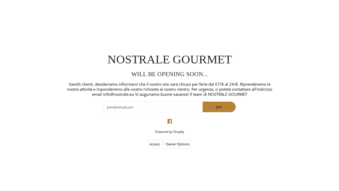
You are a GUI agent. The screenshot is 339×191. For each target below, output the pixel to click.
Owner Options (178, 144)
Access (154, 144)
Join (219, 107)
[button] (169, 121)
